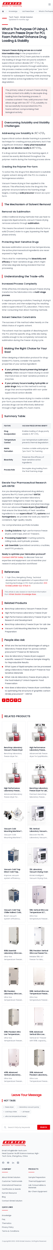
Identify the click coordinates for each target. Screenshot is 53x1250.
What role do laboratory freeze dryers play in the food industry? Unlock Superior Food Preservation (27, 680)
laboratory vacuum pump (29, 1107)
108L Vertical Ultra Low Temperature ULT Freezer (39, 911)
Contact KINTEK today (12, 557)
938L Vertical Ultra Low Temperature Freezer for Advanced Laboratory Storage (39, 992)
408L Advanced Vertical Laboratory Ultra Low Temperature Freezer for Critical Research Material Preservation (13, 1073)
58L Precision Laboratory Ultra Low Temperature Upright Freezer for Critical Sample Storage (13, 992)
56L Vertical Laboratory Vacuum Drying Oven (38, 830)
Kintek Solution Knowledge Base (22, 594)
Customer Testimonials (12, 1181)
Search (43, 1127)
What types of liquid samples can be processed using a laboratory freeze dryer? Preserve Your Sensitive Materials (28, 669)
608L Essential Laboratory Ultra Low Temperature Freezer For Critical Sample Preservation (13, 951)
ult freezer (25, 1112)
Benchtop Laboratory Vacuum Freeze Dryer (26, 608)
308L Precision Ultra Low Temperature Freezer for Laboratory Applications (13, 1033)
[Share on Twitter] (11, 700)
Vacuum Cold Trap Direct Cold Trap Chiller (12, 870)
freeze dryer (9, 1107)
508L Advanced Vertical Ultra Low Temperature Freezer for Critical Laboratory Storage (39, 1033)
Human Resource (9, 1193)
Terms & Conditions (10, 1231)
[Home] (3, 11)
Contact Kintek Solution (12, 1201)
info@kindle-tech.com (17, 1150)
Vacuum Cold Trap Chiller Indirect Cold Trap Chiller (12, 911)
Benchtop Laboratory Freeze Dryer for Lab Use (27, 624)
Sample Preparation (36, 1177)
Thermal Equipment (37, 1181)
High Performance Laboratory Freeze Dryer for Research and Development (12, 789)
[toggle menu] (49, 4)
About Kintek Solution (11, 1177)
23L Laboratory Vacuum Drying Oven (39, 870)
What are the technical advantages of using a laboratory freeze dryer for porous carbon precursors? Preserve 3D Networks (27, 648)
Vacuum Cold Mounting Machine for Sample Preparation (13, 830)
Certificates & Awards (11, 1189)
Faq (3, 1219)
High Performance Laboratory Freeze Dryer (26, 612)
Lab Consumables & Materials (37, 1186)
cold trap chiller (11, 1112)
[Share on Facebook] (3, 700)
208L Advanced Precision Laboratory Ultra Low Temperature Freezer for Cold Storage (39, 1073)
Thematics (6, 1223)
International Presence (11, 1185)
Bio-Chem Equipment (37, 1191)
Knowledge (13, 11)
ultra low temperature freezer (15, 1116)
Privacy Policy (8, 1227)
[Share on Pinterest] (15, 700)
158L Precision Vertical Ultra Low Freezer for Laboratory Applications (39, 951)
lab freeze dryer (28, 11)
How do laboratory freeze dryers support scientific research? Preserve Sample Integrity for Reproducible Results (27, 659)
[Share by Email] (19, 700)
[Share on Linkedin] (7, 700)
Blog (4, 1197)
